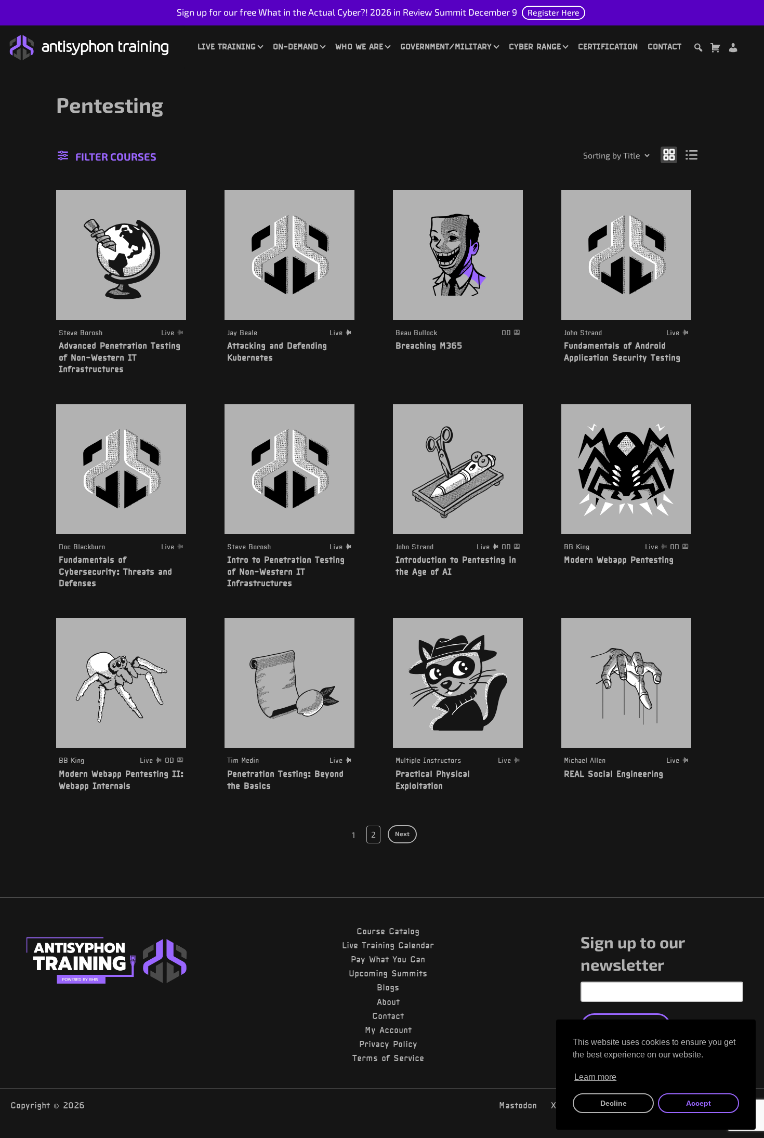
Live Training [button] (226, 46)
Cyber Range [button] (535, 46)
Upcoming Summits (388, 973)
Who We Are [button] (359, 46)
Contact (664, 46)
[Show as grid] (669, 155)
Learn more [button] (595, 1077)
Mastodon (518, 1105)
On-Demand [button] (295, 46)
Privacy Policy (388, 1044)
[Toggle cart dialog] (715, 49)
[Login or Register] (733, 49)
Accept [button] (698, 1103)
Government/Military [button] (446, 46)
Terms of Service (388, 1058)
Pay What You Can (388, 959)
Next (402, 833)
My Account (388, 1030)
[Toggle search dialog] (698, 49)
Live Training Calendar (388, 945)
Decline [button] (613, 1103)
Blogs (388, 987)
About (388, 1002)
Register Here (553, 12)
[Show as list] (692, 155)
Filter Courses (115, 156)
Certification (608, 46)
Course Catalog (388, 931)
